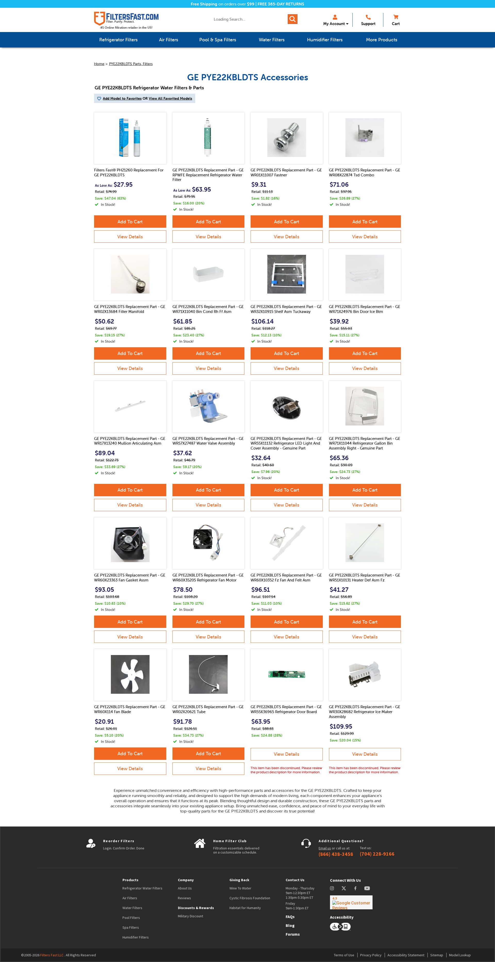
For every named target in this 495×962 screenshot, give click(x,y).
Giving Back (239, 880)
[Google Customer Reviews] (351, 902)
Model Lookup (460, 955)
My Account (334, 23)
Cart (396, 23)
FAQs (290, 916)
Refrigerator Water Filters (142, 888)
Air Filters (129, 898)
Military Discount (190, 916)
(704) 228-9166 (377, 853)
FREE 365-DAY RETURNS (281, 3)
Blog (290, 925)
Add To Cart (130, 222)
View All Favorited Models (170, 98)
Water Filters (132, 907)
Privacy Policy (371, 955)
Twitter (344, 888)
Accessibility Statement (405, 955)
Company (186, 880)
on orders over (222, 3)
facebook (355, 888)
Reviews (184, 898)
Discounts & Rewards (196, 907)
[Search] (293, 19)
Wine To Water (240, 888)
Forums (293, 934)
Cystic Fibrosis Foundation (249, 898)
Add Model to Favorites (122, 98)
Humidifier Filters (135, 937)
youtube (367, 888)
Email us (325, 848)
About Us (185, 888)
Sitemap (436, 955)
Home (99, 63)
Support (368, 23)
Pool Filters (131, 917)
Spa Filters (130, 927)
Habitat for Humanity (245, 907)
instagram (332, 888)
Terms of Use (344, 955)
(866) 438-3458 (336, 854)
